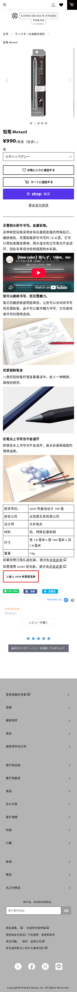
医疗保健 (12, 817)
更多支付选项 (39, 205)
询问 (25, 941)
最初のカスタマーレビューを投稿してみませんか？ (38, 648)
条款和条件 (48, 934)
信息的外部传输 (36, 927)
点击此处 (56, 560)
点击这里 (55, 567)
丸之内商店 (13, 887)
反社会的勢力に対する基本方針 (25, 948)
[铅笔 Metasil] (31, 123)
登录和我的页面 (16, 694)
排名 (9, 733)
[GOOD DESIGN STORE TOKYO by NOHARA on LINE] (58, 969)
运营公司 (35, 941)
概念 (9, 874)
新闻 (9, 861)
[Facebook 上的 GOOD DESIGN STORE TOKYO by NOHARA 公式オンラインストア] (31, 969)
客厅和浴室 (13, 765)
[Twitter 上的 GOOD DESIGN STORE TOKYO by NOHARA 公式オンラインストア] (18, 969)
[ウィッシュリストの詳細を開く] (61, 5)
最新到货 (12, 720)
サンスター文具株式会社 (30, 33)
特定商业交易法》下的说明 (22, 934)
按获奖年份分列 (16, 746)
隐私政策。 (13, 927)
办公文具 (12, 804)
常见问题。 (13, 941)
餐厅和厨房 (13, 778)
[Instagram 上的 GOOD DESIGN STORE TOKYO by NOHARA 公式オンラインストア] (45, 969)
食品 (9, 791)
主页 (5, 33)
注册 (66, 910)
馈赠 (9, 707)
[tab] (38, 622)
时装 (9, 830)
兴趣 (9, 843)
